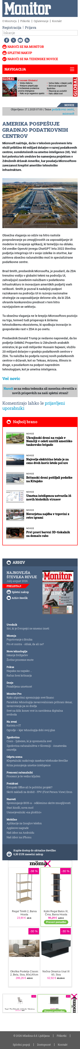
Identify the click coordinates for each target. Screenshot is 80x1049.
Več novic (11, 378)
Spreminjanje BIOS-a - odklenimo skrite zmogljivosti (39, 803)
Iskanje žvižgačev (17, 655)
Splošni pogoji (21, 1044)
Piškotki (25, 21)
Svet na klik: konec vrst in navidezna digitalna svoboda (35, 712)
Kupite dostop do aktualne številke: (34, 850)
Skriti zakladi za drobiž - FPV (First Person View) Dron (39, 792)
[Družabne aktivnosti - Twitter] (12, 40)
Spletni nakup (19, 53)
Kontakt (57, 21)
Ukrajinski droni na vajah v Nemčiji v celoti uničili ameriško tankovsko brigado (49, 441)
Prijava (30, 27)
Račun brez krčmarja (19, 675)
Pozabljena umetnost (19, 686)
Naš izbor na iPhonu (19, 837)
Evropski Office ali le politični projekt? (29, 787)
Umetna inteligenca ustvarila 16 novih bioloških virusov (48, 497)
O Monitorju (9, 21)
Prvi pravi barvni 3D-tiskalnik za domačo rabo (48, 534)
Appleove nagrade (18, 828)
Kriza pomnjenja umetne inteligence (29, 765)
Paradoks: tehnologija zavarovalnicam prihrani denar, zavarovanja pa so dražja (39, 704)
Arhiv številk (20, 598)
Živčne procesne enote (20, 659)
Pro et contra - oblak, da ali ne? (25, 644)
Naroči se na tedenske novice (32, 59)
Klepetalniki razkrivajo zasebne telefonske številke (37, 760)
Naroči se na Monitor (25, 47)
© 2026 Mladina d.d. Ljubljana (31, 1035)
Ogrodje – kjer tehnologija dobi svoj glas (31, 730)
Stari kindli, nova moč (20, 807)
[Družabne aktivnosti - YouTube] (19, 40)
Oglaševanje (41, 21)
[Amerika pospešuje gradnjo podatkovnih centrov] (40, 203)
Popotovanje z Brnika (19, 639)
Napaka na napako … (19, 670)
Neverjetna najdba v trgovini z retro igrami (47, 516)
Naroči (8, 389)
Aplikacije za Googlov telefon (24, 823)
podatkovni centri (63, 109)
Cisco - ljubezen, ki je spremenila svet (29, 741)
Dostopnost (44, 1044)
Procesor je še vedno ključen (23, 776)
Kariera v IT (14, 725)
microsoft (68, 113)
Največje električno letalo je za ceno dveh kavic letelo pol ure (47, 461)
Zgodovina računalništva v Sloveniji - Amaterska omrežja (37, 747)
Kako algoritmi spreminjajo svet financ (30, 697)
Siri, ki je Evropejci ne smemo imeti (28, 628)
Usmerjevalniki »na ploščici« (24, 812)
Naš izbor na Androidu (20, 832)
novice (69, 105)
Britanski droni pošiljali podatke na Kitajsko (49, 479)
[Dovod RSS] (26, 40)
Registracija (11, 27)
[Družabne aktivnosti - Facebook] (5, 40)
